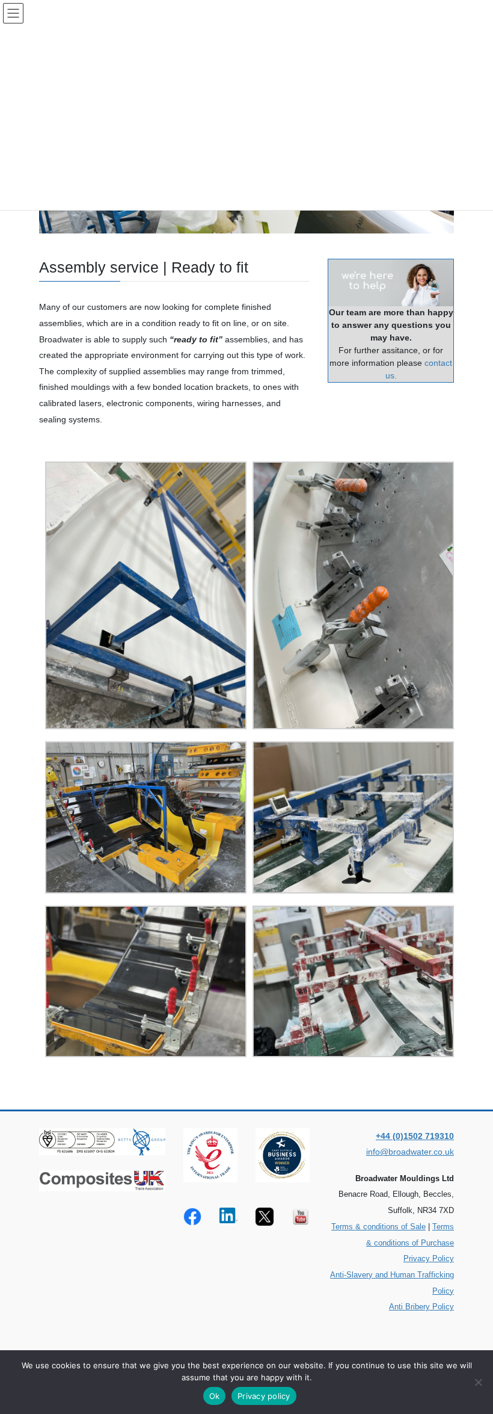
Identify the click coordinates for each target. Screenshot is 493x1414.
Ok (214, 1396)
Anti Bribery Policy (421, 1306)
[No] (478, 1382)
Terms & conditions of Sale (378, 1226)
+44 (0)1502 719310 (415, 1136)
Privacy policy (263, 1396)
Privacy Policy (428, 1258)
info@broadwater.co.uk (410, 1151)
